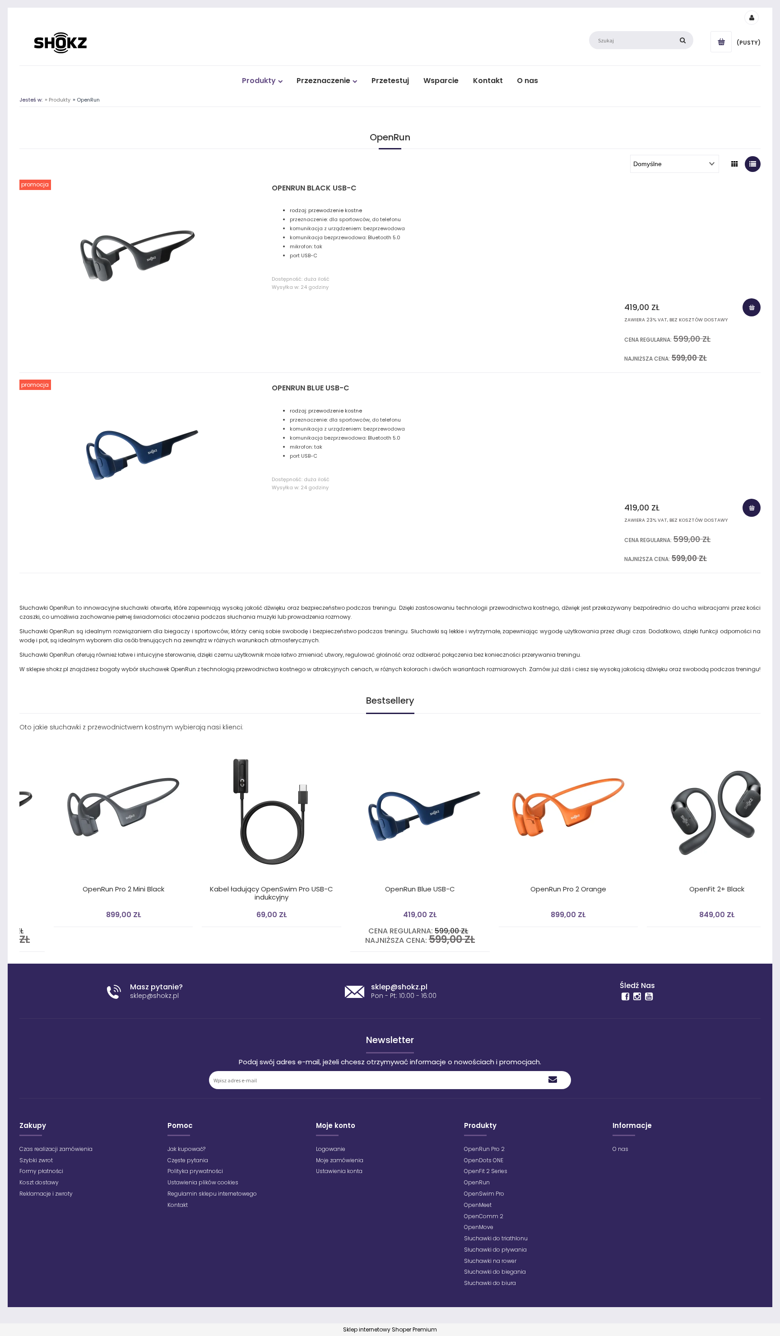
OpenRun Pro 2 (484, 1149)
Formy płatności (41, 1171)
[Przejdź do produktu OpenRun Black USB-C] (137, 252)
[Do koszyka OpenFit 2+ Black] (684, 736)
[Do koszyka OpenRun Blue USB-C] (752, 508)
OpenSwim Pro (484, 1193)
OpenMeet (478, 1205)
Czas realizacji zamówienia (56, 1149)
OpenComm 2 (483, 1216)
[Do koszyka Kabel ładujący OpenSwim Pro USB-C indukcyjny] (239, 736)
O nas (620, 1149)
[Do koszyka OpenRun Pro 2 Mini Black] (91, 736)
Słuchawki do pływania (495, 1249)
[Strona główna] (60, 42)
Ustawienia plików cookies (202, 1182)
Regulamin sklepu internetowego (212, 1193)
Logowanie (330, 1149)
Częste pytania (187, 1160)
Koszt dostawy (39, 1182)
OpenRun (477, 1182)
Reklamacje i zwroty (46, 1193)
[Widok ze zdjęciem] (735, 164)
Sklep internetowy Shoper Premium (390, 1329)
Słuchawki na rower (490, 1261)
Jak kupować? (186, 1149)
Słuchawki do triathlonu (496, 1238)
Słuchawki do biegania (495, 1272)
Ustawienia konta (339, 1171)
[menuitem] (262, 80)
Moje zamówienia (339, 1160)
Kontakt (177, 1205)
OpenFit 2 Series (485, 1171)
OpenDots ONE (483, 1160)
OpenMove (478, 1227)
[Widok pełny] (753, 164)
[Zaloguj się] (751, 17)
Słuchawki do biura (490, 1283)
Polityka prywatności (195, 1171)
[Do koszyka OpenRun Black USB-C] (752, 307)
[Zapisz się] (553, 1080)
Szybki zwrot (36, 1160)
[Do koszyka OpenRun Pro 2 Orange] (536, 736)
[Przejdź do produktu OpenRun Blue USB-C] (137, 452)
